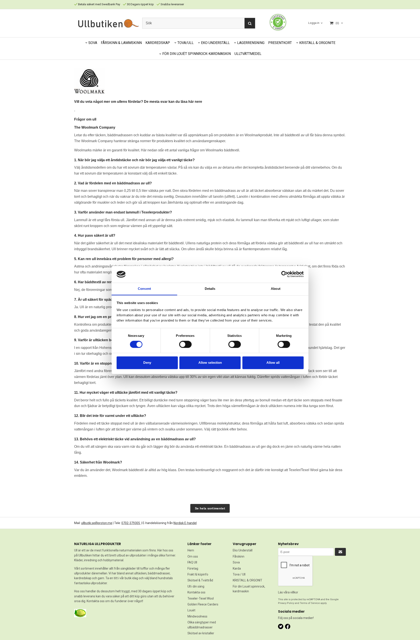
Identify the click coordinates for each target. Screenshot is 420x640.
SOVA (92, 43)
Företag (192, 568)
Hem (190, 550)
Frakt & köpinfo (197, 574)
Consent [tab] (144, 288)
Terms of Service (310, 603)
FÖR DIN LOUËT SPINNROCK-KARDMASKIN (196, 54)
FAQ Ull (192, 562)
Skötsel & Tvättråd (200, 580)
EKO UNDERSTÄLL (215, 43)
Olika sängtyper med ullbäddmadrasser (201, 625)
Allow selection (210, 362)
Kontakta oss (196, 592)
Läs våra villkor (288, 592)
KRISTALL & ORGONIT (247, 580)
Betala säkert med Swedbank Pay (98, 4)
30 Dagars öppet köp (140, 4)
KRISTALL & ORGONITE (317, 43)
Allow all (273, 362)
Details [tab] (210, 288)
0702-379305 (131, 523)
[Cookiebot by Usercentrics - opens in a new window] (284, 274)
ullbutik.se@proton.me (96, 523)
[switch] (185, 344)
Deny (147, 362)
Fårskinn (238, 556)
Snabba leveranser (172, 4)
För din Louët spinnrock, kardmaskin (249, 589)
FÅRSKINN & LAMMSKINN (121, 43)
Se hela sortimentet (210, 508)
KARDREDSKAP (157, 43)
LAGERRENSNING (250, 43)
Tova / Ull (239, 574)
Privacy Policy (286, 603)
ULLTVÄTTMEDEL (247, 54)
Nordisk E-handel (185, 523)
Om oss (192, 556)
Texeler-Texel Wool (200, 598)
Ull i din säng (195, 586)
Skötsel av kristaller (200, 633)
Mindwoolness (197, 616)
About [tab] (275, 288)
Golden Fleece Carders (202, 604)
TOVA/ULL (185, 43)
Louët (191, 610)
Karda (237, 568)
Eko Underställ (242, 550)
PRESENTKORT (280, 43)
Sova (236, 562)
